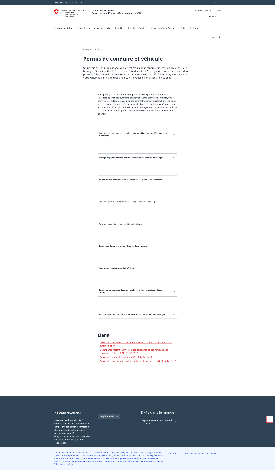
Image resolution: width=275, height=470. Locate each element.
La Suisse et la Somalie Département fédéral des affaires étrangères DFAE (116, 11)
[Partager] (219, 37)
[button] (90, 28)
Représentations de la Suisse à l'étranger (157, 422)
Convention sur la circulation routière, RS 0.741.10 (125, 357)
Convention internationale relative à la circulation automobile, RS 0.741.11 (136, 361)
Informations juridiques (65, 464)
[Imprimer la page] (213, 37)
